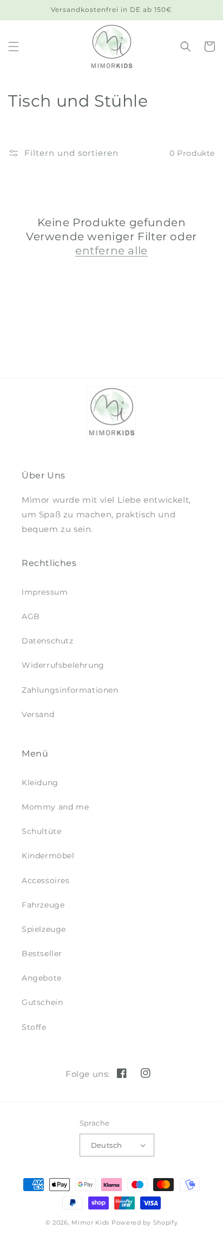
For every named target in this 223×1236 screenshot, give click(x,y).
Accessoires (46, 880)
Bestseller (42, 953)
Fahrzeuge (43, 905)
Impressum (45, 592)
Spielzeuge (44, 929)
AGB (31, 616)
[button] (13, 46)
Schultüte (41, 831)
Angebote (42, 978)
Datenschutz (48, 641)
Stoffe (34, 1027)
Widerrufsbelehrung (63, 665)
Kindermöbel (48, 855)
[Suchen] (186, 46)
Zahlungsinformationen (70, 690)
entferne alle (111, 250)
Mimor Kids (90, 1222)
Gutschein (42, 1002)
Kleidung (40, 782)
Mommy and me (55, 807)
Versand (38, 714)
